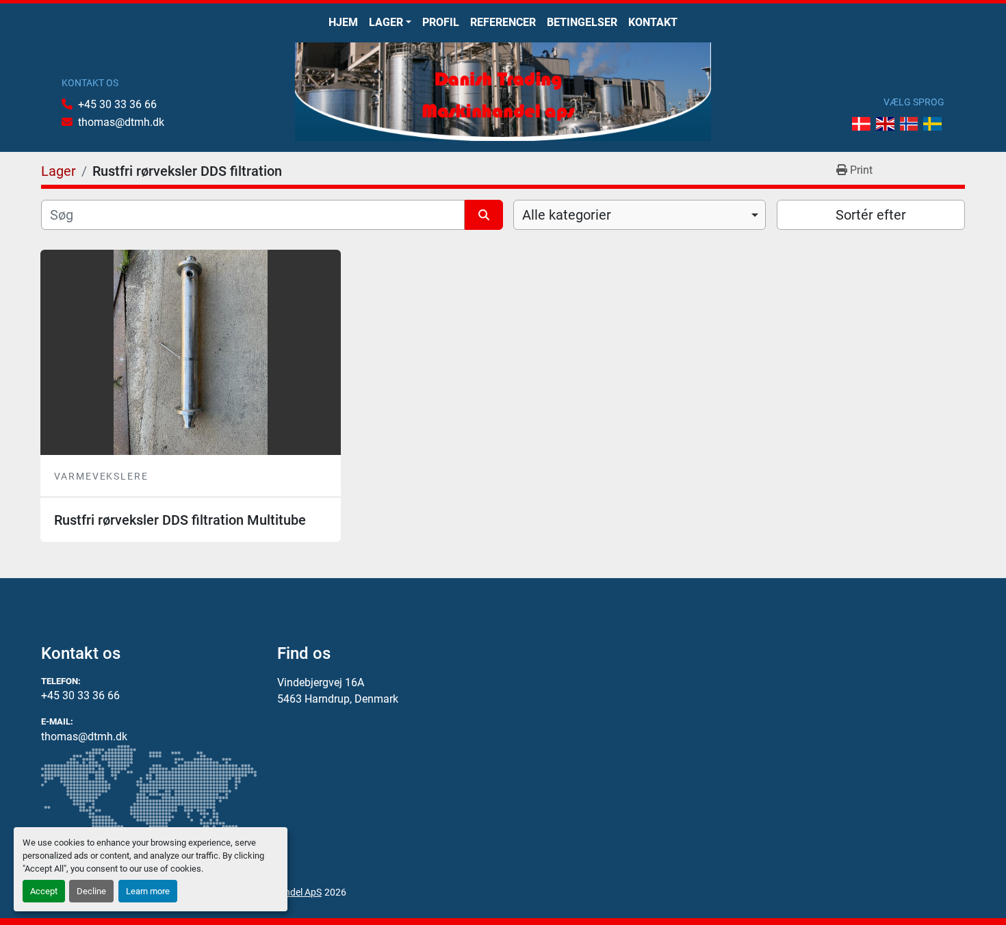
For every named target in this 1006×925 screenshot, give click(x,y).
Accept (43, 891)
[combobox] (639, 215)
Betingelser (582, 22)
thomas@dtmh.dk (121, 122)
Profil (440, 22)
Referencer (503, 22)
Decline (91, 891)
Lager (386, 22)
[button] (390, 22)
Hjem (343, 22)
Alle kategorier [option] (566, 215)
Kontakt (653, 22)
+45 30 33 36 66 (117, 104)
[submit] (484, 215)
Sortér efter (871, 215)
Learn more (148, 891)
